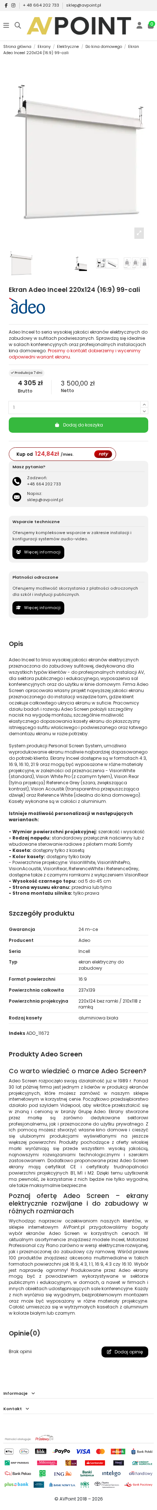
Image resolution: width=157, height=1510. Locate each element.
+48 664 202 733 (44, 484)
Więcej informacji (42, 552)
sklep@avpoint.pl (83, 5)
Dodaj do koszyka (83, 425)
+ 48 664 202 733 (41, 5)
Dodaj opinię (128, 1352)
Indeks (17, 1033)
